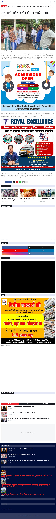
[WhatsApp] (20, 182)
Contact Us (3, 400)
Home (2, 10)
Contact (32, 517)
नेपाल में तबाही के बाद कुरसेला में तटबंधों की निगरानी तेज (46, 199)
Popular (10, 403)
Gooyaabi (37, 515)
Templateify (24, 515)
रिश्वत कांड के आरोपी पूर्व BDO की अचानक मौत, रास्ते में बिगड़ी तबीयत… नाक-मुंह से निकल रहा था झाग (28, 6)
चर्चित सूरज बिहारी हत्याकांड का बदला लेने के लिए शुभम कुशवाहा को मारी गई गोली (26, 476)
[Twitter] (14, 182)
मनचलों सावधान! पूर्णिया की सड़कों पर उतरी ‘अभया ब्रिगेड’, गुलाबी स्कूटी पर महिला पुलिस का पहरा (9, 200)
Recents (28, 403)
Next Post (52, 239)
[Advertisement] (11, 356)
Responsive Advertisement (28, 432)
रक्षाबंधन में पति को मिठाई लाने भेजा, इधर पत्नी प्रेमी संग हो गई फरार (27, 199)
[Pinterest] (17, 182)
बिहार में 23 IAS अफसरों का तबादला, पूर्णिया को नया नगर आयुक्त (21, 406)
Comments (45, 403)
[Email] (23, 182)
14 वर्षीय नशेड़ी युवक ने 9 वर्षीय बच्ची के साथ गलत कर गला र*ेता (22, 494)
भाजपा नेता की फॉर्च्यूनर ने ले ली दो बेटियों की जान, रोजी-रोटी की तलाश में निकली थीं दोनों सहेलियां (25, 485)
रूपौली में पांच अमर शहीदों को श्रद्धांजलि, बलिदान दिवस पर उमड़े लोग (22, 412)
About (2, 398)
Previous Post (5, 239)
